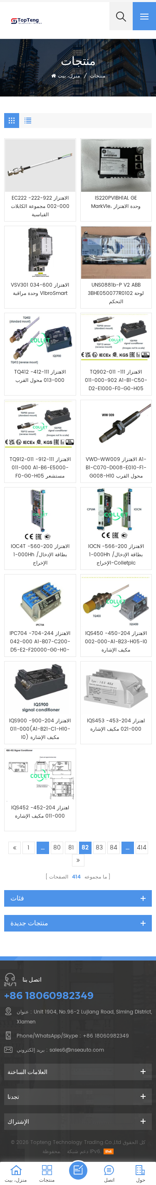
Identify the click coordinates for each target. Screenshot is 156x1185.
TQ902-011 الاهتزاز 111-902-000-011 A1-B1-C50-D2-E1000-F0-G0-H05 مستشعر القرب (116, 380)
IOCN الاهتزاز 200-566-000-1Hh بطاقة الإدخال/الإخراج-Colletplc (116, 555)
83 (99, 847)
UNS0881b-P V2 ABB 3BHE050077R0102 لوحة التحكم (116, 293)
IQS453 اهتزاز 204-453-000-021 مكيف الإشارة (116, 725)
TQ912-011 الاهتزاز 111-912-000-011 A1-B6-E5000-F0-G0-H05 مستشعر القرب (40, 468)
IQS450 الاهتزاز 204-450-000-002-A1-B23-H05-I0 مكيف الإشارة (116, 642)
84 (113, 847)
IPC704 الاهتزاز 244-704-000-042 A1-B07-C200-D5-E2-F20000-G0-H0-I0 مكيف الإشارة (40, 642)
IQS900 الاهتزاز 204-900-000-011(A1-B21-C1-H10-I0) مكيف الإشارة (40, 729)
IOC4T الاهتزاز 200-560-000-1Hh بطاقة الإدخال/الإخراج (40, 555)
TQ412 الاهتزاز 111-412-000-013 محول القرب (40, 376)
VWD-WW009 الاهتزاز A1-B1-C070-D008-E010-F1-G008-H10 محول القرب (116, 468)
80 (57, 847)
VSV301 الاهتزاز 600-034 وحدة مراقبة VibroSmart (40, 289)
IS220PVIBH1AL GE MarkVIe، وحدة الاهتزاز (116, 202)
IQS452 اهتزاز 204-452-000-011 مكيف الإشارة (40, 812)
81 (71, 847)
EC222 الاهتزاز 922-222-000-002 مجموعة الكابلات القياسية (40, 206)
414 (141, 847)
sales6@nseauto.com (77, 1050)
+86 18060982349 (49, 996)
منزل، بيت (69, 76)
